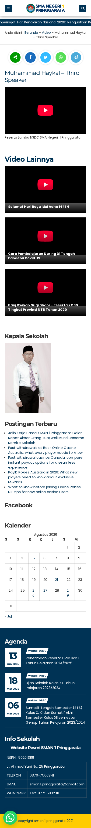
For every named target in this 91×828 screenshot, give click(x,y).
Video (46, 32)
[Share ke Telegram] (76, 57)
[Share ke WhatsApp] (61, 58)
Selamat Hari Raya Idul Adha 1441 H (38, 206)
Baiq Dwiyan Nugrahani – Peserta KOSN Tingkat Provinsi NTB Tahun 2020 (43, 307)
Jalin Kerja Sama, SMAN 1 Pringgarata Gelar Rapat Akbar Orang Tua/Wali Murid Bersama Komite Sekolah (46, 437)
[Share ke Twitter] (46, 57)
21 (56, 579)
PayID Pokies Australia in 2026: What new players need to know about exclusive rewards (42, 477)
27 (45, 590)
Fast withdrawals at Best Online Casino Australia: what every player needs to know (45, 450)
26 (33, 593)
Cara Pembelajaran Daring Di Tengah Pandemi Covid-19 (41, 256)
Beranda (31, 32)
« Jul (8, 616)
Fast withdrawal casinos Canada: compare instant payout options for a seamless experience (45, 462)
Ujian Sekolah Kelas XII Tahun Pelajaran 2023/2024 (50, 685)
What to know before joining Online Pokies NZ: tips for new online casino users (44, 489)
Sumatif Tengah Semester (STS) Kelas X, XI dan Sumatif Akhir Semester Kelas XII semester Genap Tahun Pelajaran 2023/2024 (55, 715)
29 (68, 593)
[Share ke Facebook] (30, 57)
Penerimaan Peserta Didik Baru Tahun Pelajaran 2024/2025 (52, 660)
